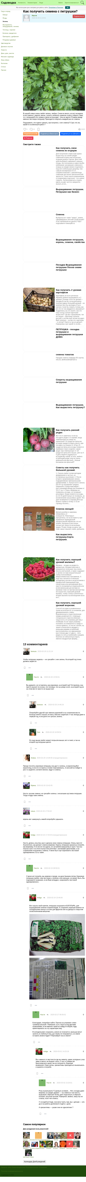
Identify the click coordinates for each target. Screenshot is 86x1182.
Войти (61, 2)
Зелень (5, 21)
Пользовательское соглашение (36, 1167)
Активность (22, 2)
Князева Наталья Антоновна (38, 1140)
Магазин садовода (7, 56)
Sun (38, 732)
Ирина (33, 785)
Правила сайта (6, 1167)
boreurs (33, 651)
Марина (69, 1140)
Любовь (56, 1140)
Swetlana (62, 1148)
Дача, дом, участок (7, 53)
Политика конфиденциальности (12, 1171)
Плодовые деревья (9, 40)
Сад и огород (5, 11)
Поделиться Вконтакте (49, 134)
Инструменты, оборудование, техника (11, 25)
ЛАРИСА (25, 1148)
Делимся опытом (7, 46)
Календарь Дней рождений (34, 1162)
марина (25, 1140)
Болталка (4, 63)
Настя (34, 15)
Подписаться (79, 16)
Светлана (69, 1148)
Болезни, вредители (9, 33)
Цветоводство (5, 43)
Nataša (75, 1148)
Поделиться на (70, 134)
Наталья (76, 1140)
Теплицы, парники (9, 30)
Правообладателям (18, 1167)
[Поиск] (82, 2)
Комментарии (32, 2)
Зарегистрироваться (72, 2)
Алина (33, 758)
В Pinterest (28, 138)
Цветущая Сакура (28, 1157)
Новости (4, 50)
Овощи (5, 15)
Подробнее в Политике (56, 7)
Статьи (3, 67)
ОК (67, 7)
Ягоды (5, 18)
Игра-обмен (5, 60)
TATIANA (48, 1148)
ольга (33, 811)
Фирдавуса (63, 1140)
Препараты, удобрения (11, 36)
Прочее (3, 70)
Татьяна (41, 1148)
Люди (41, 2)
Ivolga (33, 835)
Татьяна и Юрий (34, 1148)
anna (48, 1140)
